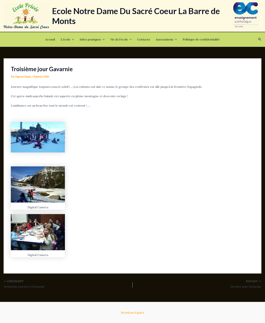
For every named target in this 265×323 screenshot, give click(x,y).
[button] (72, 39)
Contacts (143, 39)
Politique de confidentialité (201, 39)
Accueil (50, 39)
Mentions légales (132, 312)
